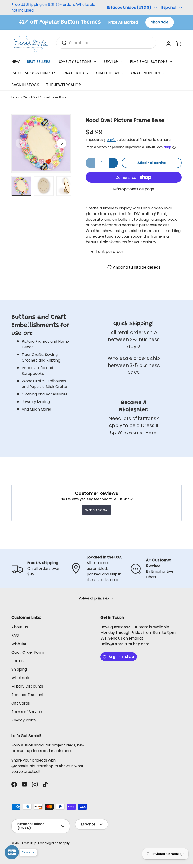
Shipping (19, 669)
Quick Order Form (27, 652)
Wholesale (20, 678)
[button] (179, 44)
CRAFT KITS (73, 73)
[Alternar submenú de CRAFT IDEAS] (122, 73)
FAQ (15, 635)
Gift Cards (20, 703)
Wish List (19, 644)
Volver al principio (94, 598)
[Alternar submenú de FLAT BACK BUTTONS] (171, 61)
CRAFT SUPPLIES (145, 73)
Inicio (15, 97)
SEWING (111, 61)
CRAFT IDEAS (107, 73)
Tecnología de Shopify (54, 843)
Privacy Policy (23, 720)
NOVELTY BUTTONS (74, 61)
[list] (41, 143)
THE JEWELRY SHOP (63, 84)
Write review (96, 510)
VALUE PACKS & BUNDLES (33, 73)
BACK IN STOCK (25, 84)
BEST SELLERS (38, 61)
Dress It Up (29, 843)
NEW (15, 61)
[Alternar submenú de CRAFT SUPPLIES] (163, 73)
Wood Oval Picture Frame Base (44, 97)
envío (111, 139)
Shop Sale (160, 22)
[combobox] (106, 42)
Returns (18, 661)
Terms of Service (26, 711)
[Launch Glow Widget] (12, 852)
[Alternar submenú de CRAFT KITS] (87, 73)
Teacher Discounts (28, 694)
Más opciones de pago (133, 189)
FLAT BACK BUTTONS (148, 61)
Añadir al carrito (151, 162)
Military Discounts (27, 686)
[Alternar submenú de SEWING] (121, 61)
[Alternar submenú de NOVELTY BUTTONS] (95, 61)
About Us (19, 627)
